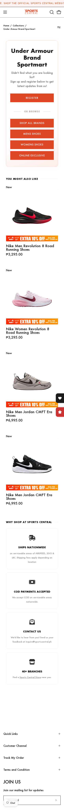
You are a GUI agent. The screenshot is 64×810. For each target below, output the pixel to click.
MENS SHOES (32, 133)
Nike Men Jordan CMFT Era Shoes (29, 413)
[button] (51, 12)
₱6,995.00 (14, 420)
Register (32, 97)
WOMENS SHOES (32, 144)
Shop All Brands (32, 123)
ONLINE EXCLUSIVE (32, 155)
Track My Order (13, 757)
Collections (18, 25)
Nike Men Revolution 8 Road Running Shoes (30, 247)
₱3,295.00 (14, 254)
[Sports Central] (32, 12)
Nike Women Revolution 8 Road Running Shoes (27, 330)
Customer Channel (15, 745)
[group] (32, 3)
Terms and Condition (16, 769)
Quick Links (10, 733)
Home (6, 25)
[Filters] (58, 27)
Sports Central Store (30, 677)
